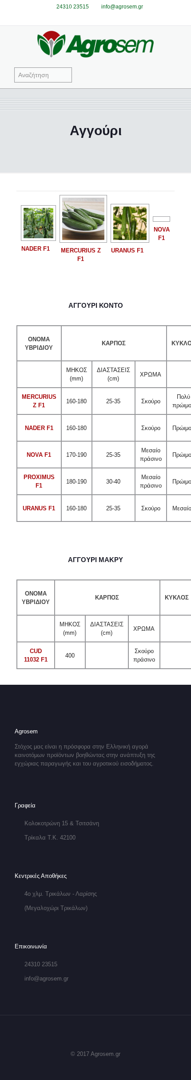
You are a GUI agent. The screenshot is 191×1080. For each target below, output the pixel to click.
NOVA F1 (39, 454)
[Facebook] (90, 17)
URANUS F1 (127, 250)
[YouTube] (101, 17)
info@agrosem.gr (122, 7)
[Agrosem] (95, 43)
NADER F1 (35, 248)
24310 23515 (72, 7)
